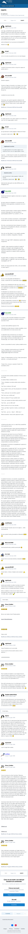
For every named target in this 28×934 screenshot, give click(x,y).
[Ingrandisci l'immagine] (8, 44)
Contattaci (16, 928)
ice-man (7, 554)
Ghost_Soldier (9, 604)
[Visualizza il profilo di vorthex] (2, 755)
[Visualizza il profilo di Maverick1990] (2, 543)
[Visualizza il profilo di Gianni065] (2, 192)
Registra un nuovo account (14, 894)
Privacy (11, 928)
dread (7, 51)
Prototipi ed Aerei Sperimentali (17, 15)
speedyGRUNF (9, 274)
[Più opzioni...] (25, 27)
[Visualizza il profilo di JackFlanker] (2, 523)
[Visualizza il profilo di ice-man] (2, 555)
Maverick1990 (9, 542)
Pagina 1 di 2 (13, 20)
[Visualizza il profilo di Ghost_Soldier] (2, 605)
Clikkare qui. (4, 826)
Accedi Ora (14, 904)
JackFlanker (8, 523)
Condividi (7, 913)
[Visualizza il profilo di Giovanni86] (2, 76)
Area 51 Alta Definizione (6, 619)
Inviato (10, 27)
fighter (7, 715)
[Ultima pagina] (26, 20)
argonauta (8, 742)
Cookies (23, 928)
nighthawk (4, 13)
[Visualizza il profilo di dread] (2, 52)
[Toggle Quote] (3, 146)
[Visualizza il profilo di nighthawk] (2, 27)
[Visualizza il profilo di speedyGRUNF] (2, 274)
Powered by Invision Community (14, 931)
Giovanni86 (8, 75)
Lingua (5, 928)
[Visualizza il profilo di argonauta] (2, 743)
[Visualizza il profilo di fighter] (2, 716)
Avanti (22, 20)
